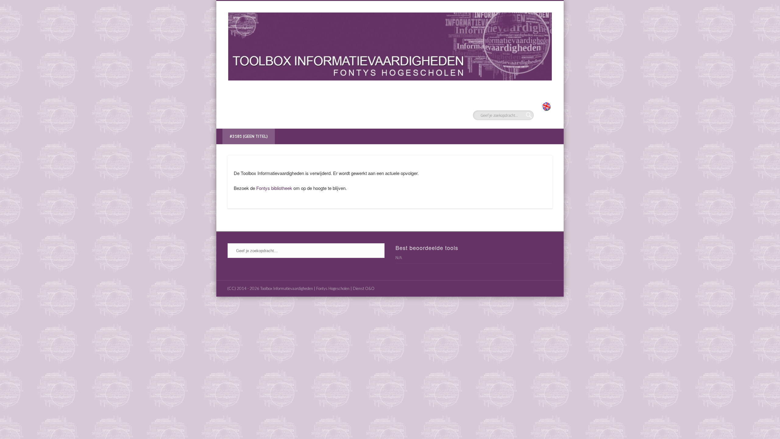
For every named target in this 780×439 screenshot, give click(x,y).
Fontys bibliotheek (274, 188)
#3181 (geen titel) (249, 136)
